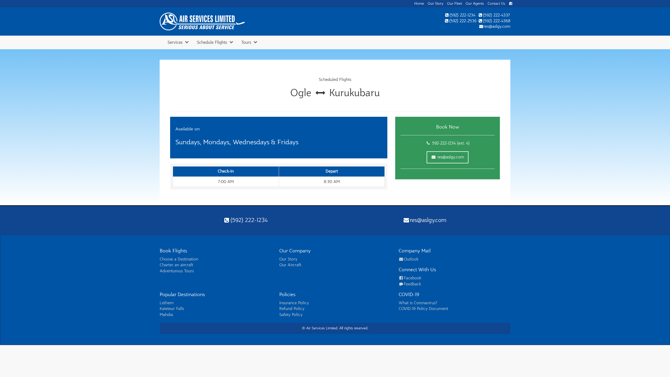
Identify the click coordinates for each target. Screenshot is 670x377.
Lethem (167, 303)
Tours (246, 42)
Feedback (412, 284)
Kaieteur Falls (172, 308)
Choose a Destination (179, 259)
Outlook (411, 259)
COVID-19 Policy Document (423, 308)
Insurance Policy (294, 303)
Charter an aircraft (176, 265)
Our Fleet (454, 3)
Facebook (412, 278)
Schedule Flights (212, 42)
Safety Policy (291, 314)
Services (175, 42)
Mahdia (166, 314)
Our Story (435, 3)
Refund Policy (291, 308)
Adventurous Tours (177, 271)
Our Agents (475, 3)
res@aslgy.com (450, 157)
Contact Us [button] (496, 3)
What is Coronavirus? (418, 303)
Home (419, 3)
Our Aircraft (290, 265)
